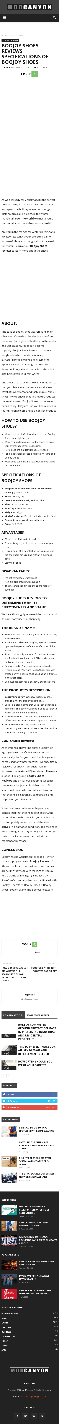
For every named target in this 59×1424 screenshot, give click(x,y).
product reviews (17, 35)
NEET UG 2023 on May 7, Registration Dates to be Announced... (34, 1209)
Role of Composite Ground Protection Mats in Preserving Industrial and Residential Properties (37, 1032)
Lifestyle (6, 1327)
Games (5, 1322)
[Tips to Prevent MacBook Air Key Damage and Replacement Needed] (9, 1050)
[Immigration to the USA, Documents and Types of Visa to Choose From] (9, 1240)
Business (6, 1331)
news (4, 1318)
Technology (8, 1336)
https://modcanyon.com (29, 999)
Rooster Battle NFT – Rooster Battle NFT (44, 969)
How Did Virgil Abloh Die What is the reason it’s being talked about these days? (15, 974)
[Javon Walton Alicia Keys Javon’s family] (9, 1279)
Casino (5, 1345)
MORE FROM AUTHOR (38, 1015)
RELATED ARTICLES (13, 1015)
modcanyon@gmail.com (35, 1396)
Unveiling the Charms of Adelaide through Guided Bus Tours (36, 1145)
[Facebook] (17, 1416)
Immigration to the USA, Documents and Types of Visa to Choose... (38, 1240)
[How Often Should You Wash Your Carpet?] (9, 1065)
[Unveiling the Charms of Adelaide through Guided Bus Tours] (9, 1148)
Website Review (10, 1313)
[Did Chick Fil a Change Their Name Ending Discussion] (9, 1294)
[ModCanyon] (29, 7)
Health (5, 1341)
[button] (55, 18)
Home (4, 35)
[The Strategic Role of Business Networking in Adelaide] (9, 1177)
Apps (4, 1350)
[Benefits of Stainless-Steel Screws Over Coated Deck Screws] (9, 1161)
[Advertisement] (29, 27)
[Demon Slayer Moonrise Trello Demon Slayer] (9, 1265)
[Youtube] (42, 1416)
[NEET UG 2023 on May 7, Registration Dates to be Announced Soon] (9, 1210)
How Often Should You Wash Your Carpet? (35, 1063)
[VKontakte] (34, 1416)
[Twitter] (25, 1416)
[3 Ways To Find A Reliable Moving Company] (9, 1226)
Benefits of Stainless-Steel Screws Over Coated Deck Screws (35, 1161)
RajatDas (8, 67)
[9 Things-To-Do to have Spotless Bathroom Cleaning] (9, 1131)
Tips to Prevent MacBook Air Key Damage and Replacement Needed (37, 1050)
